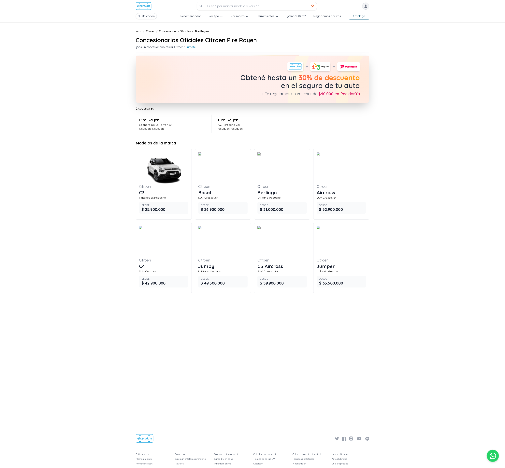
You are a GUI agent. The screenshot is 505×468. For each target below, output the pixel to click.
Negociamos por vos (327, 16)
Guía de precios (340, 463)
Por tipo (214, 16)
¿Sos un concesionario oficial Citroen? (166, 47)
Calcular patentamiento (226, 454)
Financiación (299, 463)
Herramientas (265, 16)
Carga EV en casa (223, 458)
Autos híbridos (339, 458)
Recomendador (190, 16)
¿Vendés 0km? (296, 16)
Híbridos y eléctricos (303, 458)
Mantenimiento (144, 458)
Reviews (179, 463)
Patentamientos (222, 463)
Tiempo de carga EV (264, 458)
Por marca (238, 16)
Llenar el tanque (340, 454)
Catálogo (359, 16)
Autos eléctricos (144, 463)
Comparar (180, 454)
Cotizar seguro (143, 454)
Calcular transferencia (265, 454)
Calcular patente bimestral (307, 454)
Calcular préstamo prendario (190, 458)
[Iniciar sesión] (365, 6)
